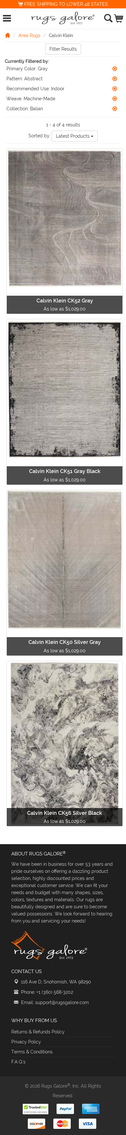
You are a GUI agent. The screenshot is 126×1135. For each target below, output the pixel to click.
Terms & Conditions (32, 1051)
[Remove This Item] (115, 68)
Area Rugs (29, 35)
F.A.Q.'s (18, 1061)
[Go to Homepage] (7, 35)
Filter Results (63, 49)
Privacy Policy (26, 1041)
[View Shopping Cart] (119, 16)
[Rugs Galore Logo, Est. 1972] (63, 18)
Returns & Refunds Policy (38, 1031)
